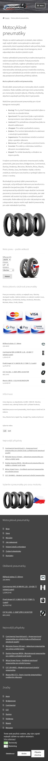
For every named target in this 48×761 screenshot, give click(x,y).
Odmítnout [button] (10, 754)
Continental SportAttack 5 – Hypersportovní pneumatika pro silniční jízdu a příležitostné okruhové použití (25, 450)
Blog (8, 529)
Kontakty (9, 555)
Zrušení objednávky (13, 551)
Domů (7, 18)
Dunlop (9, 714)
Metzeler (9, 727)
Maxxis (8, 723)
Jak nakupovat (11, 542)
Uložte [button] (24, 754)
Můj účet (9, 538)
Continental (10, 705)
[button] (6, 743)
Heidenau (9, 718)
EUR (9, 431)
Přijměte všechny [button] (37, 753)
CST (7, 710)
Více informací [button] (9, 739)
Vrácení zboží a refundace (16, 547)
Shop (8, 533)
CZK (4, 431)
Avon (8, 696)
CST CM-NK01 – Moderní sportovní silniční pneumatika (25, 475)
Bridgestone (11, 701)
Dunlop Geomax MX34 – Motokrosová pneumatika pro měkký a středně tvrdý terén (24, 464)
